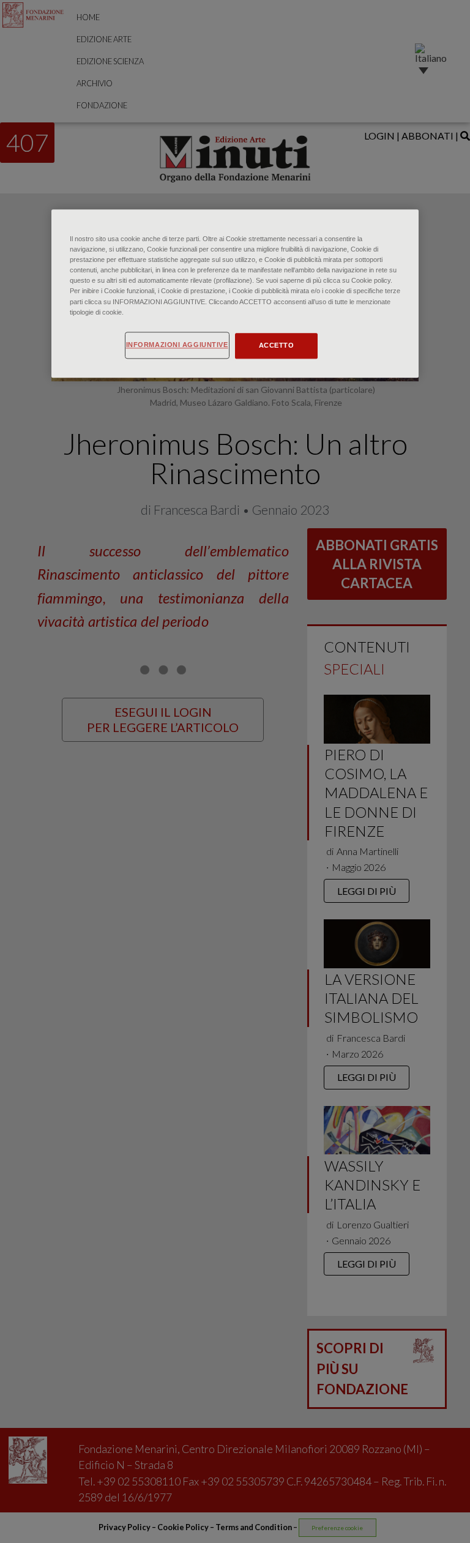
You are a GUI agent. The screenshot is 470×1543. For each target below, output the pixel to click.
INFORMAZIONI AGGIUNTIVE (177, 344)
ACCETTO (276, 345)
